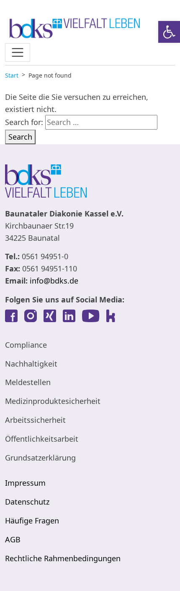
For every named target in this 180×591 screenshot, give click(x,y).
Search (20, 137)
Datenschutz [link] (27, 502)
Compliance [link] (26, 345)
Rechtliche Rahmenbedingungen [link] (63, 558)
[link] (169, 32)
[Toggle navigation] (17, 52)
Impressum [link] (25, 483)
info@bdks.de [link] (54, 281)
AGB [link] (13, 539)
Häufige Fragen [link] (32, 520)
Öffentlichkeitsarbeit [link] (41, 439)
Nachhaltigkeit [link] (31, 364)
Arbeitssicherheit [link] (35, 420)
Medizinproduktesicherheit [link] (52, 401)
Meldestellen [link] (28, 382)
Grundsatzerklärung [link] (40, 458)
